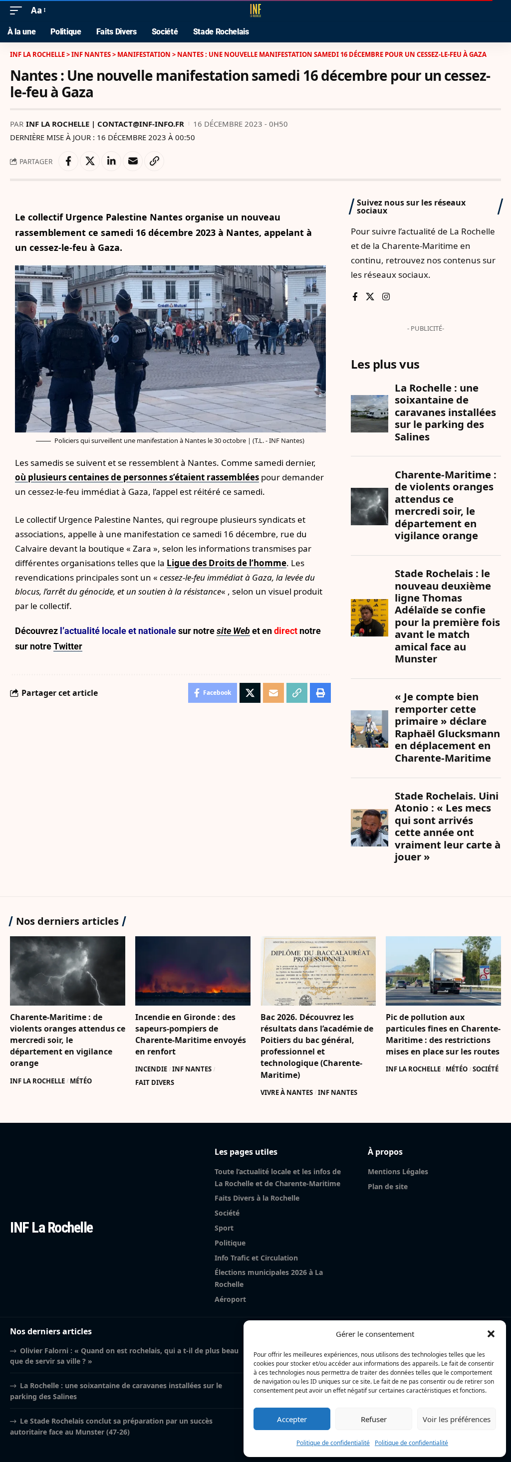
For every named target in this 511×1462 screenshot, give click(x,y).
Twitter (67, 646)
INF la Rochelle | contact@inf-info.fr (105, 124)
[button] (491, 1334)
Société (486, 1068)
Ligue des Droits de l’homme (226, 563)
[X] (370, 297)
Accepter (292, 1419)
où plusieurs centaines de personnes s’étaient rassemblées (137, 477)
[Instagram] (386, 297)
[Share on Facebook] (68, 161)
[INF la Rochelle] (255, 10)
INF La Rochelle (37, 1080)
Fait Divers (154, 1082)
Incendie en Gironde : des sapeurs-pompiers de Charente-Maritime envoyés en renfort (190, 1034)
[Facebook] (355, 297)
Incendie (151, 1068)
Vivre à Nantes (286, 1092)
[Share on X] (90, 161)
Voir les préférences (457, 1419)
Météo (81, 1080)
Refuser (374, 1419)
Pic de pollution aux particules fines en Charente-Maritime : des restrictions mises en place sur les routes (443, 1034)
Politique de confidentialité (333, 1443)
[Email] (133, 161)
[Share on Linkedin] (111, 161)
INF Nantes (192, 1068)
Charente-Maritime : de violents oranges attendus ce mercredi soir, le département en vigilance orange (67, 1040)
